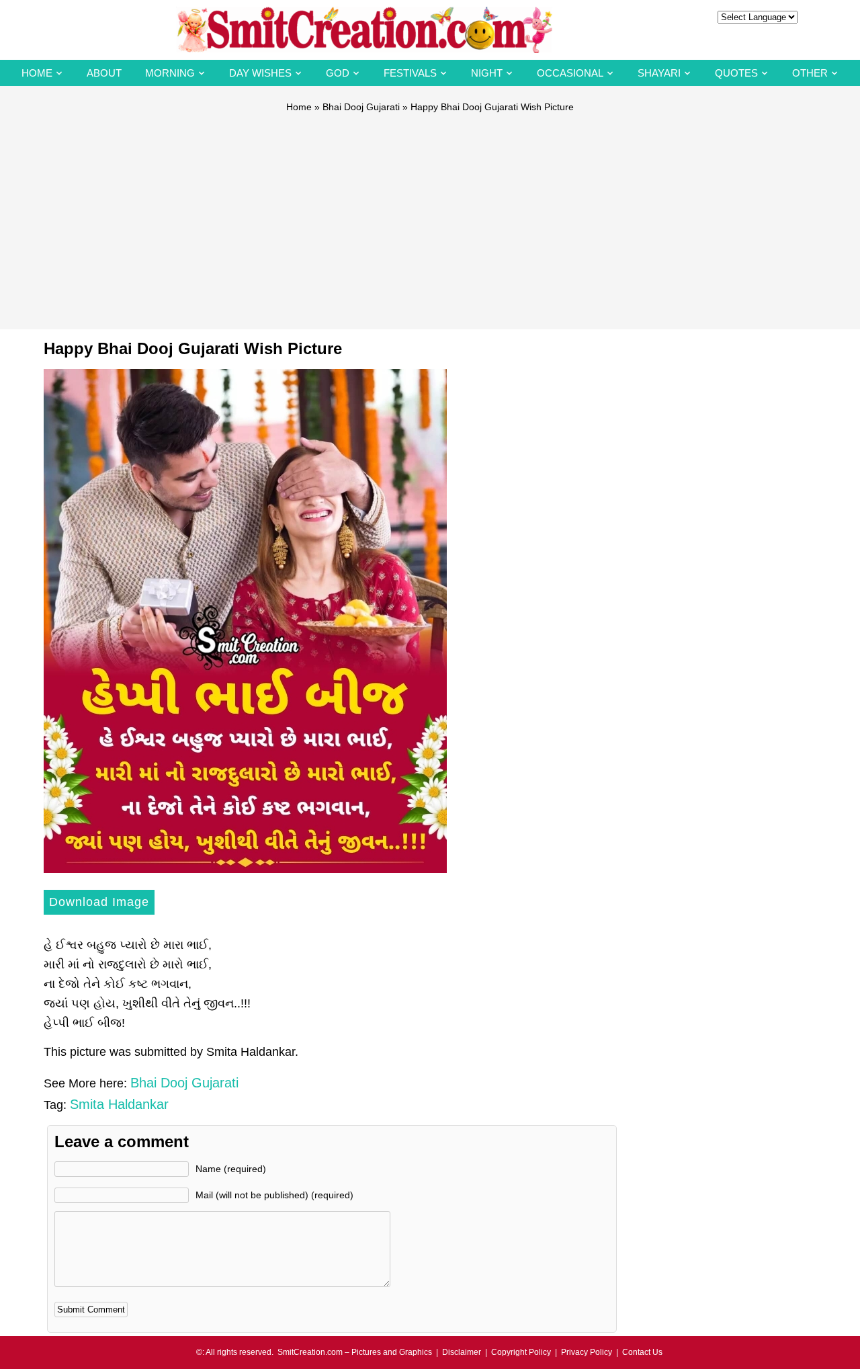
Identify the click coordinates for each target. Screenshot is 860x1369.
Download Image (99, 902)
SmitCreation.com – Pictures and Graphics (354, 1352)
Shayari (659, 73)
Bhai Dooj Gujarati (361, 106)
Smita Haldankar (119, 1104)
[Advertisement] (430, 215)
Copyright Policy (521, 1352)
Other (810, 73)
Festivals (410, 73)
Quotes (736, 73)
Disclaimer (461, 1352)
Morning (170, 73)
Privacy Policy (586, 1352)
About (104, 73)
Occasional (570, 73)
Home (37, 73)
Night (487, 73)
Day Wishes (260, 73)
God (337, 73)
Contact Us (642, 1352)
